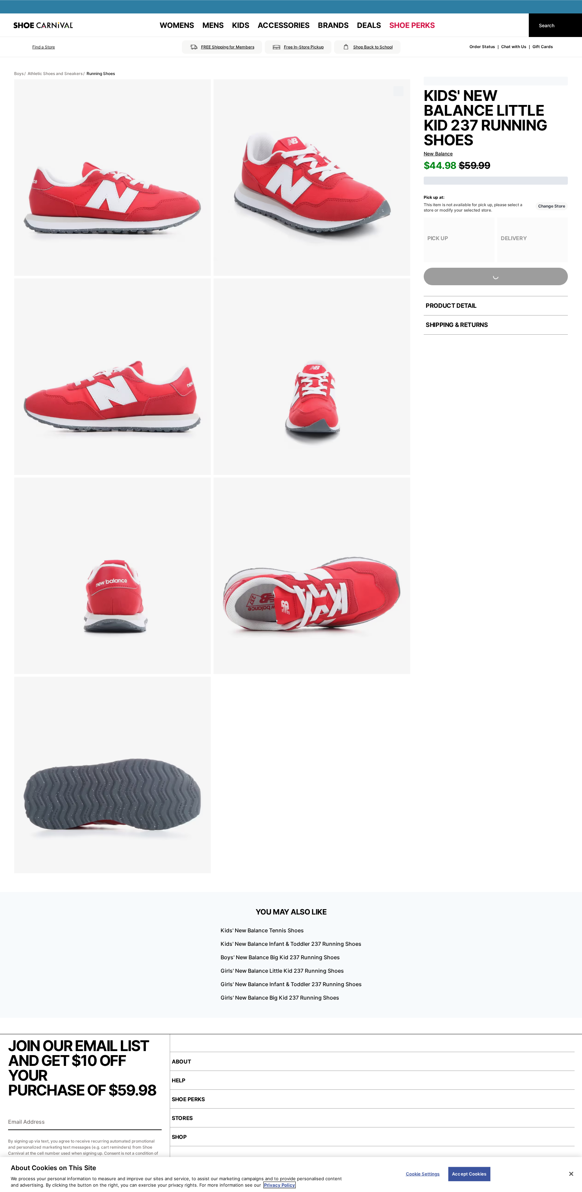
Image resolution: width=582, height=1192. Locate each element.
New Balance (438, 153)
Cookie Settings (423, 1174)
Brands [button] (333, 25)
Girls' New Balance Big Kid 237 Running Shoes (280, 997)
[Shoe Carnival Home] (43, 25)
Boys (19, 73)
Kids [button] (240, 25)
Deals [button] (369, 25)
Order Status (482, 46)
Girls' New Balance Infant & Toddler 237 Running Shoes (291, 984)
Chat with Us (513, 46)
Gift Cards (542, 46)
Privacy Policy (279, 1185)
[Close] (571, 1173)
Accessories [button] (284, 25)
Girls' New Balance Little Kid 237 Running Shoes (282, 970)
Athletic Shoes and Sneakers (55, 73)
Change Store (551, 206)
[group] (459, 240)
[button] (34, 47)
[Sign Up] (154, 1122)
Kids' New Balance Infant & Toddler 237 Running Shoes (291, 943)
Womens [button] (177, 25)
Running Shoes (101, 73)
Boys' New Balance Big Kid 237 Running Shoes (280, 957)
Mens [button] (213, 25)
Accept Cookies (469, 1174)
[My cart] (517, 25)
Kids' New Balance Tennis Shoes (262, 930)
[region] (291, 1174)
